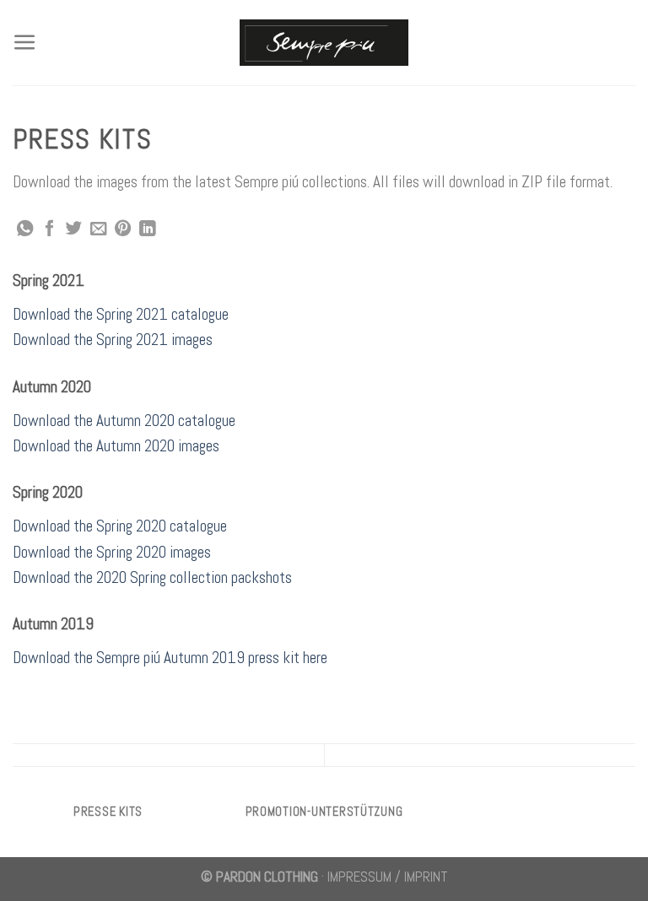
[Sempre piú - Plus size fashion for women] (324, 42)
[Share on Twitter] (74, 229)
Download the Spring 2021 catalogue (121, 314)
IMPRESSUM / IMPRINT (387, 876)
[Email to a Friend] (98, 229)
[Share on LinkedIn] (147, 229)
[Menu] (25, 42)
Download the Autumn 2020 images (116, 445)
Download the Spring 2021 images (113, 339)
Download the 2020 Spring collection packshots (152, 577)
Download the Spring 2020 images (112, 552)
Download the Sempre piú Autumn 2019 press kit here (170, 657)
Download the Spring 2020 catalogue (120, 526)
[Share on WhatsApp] (25, 229)
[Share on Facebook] (49, 229)
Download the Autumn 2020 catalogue (124, 420)
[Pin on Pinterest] (123, 229)
